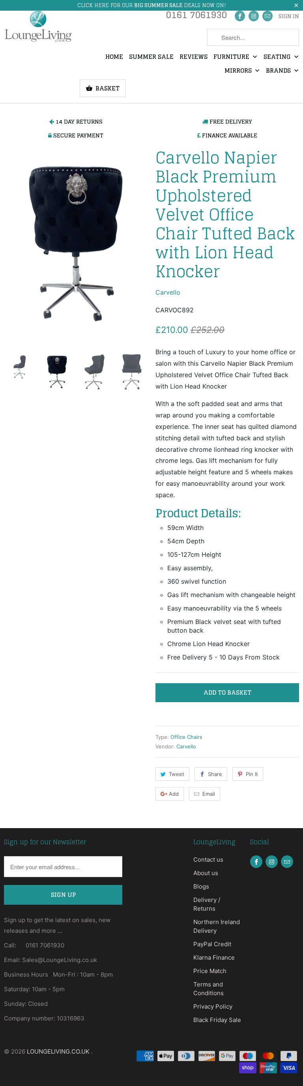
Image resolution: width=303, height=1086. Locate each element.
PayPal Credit (212, 944)
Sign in (289, 16)
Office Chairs (186, 737)
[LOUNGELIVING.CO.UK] (38, 26)
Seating (278, 57)
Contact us (208, 859)
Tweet (176, 774)
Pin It (252, 774)
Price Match (209, 971)
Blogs (201, 886)
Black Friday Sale (217, 1020)
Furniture (232, 57)
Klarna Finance (214, 957)
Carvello (167, 292)
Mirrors (238, 71)
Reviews (194, 57)
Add (174, 794)
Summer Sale (151, 57)
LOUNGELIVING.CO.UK (59, 1051)
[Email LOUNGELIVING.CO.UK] (267, 16)
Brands (279, 71)
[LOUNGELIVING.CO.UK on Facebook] (240, 16)
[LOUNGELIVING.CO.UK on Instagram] (254, 16)
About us (205, 873)
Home (114, 57)
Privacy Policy (212, 1006)
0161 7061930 (196, 17)
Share (215, 774)
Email (208, 794)
